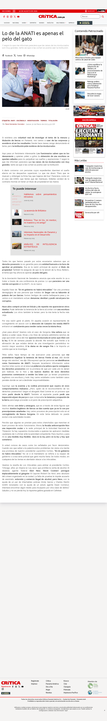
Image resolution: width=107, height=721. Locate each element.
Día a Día (49, 687)
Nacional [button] (16, 23)
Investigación (33, 120)
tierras (43, 120)
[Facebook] (4, 16)
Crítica (48, 681)
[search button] (102, 16)
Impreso (71, 23)
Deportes (33, 23)
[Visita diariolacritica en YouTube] (22, 686)
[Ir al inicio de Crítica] (52, 16)
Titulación (52, 120)
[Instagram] (11, 16)
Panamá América (52, 684)
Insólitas (50, 23)
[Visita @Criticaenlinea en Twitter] (16, 686)
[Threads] (8, 16)
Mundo (41, 23)
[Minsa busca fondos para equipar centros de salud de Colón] (89, 45)
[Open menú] (14, 11)
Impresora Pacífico (71, 693)
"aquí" (66, 710)
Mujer (48, 690)
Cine (65, 684)
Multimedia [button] (60, 23)
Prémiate (67, 690)
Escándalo (21, 120)
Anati (13, 120)
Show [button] (24, 23)
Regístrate (35, 681)
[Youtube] (18, 16)
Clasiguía (67, 687)
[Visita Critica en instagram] (3, 689)
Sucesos (7, 23)
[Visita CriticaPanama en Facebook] (13, 686)
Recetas (49, 693)
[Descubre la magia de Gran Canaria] (80, 95)
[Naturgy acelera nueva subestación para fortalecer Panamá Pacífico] (80, 85)
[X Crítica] (15, 16)
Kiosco (66, 681)
